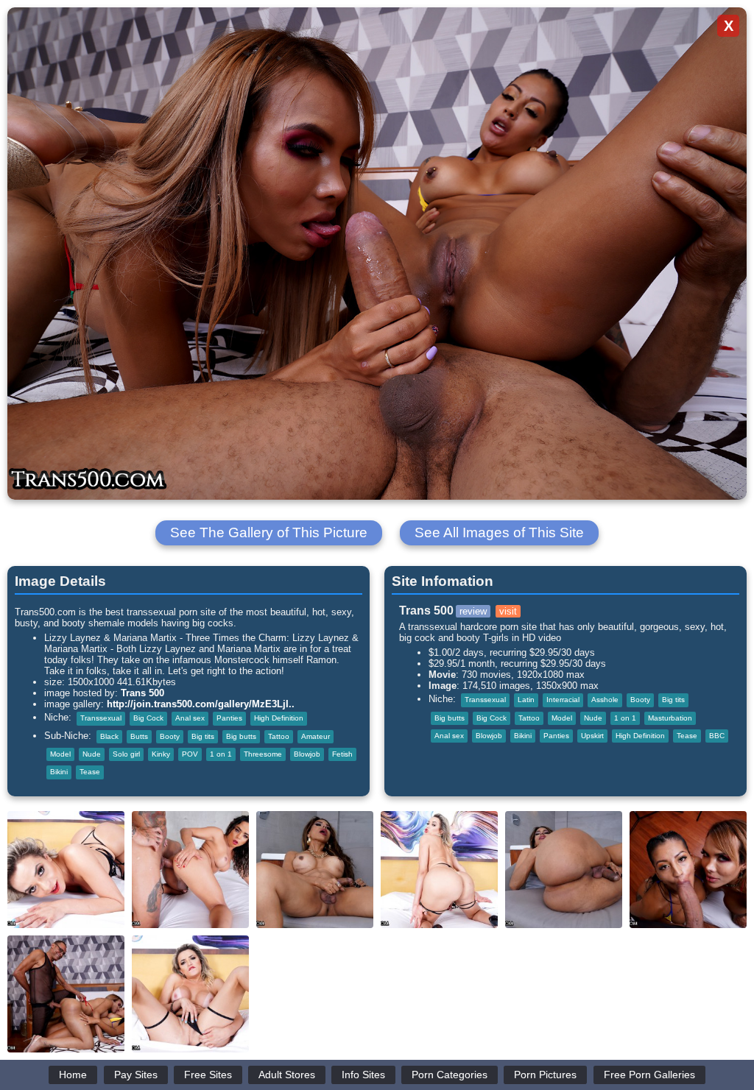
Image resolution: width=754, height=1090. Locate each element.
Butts (139, 736)
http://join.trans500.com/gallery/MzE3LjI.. (201, 703)
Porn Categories (449, 1074)
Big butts (241, 736)
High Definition (278, 718)
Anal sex (190, 718)
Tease (90, 772)
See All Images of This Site (499, 532)
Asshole (605, 700)
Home (73, 1074)
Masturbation (670, 718)
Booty (170, 736)
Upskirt (592, 736)
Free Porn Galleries (649, 1074)
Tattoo (278, 736)
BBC (717, 736)
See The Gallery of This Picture (268, 532)
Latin (526, 700)
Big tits (202, 736)
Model (60, 754)
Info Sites (363, 1074)
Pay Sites (136, 1074)
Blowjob (307, 754)
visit (508, 611)
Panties (229, 718)
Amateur (315, 736)
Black (109, 736)
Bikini (59, 772)
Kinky (161, 754)
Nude (91, 754)
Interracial (562, 700)
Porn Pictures (545, 1074)
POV (190, 754)
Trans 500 (142, 692)
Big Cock (148, 718)
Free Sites (208, 1074)
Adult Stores (286, 1074)
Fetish (342, 754)
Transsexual (100, 718)
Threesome (263, 754)
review (473, 611)
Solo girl (126, 754)
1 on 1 (221, 754)
